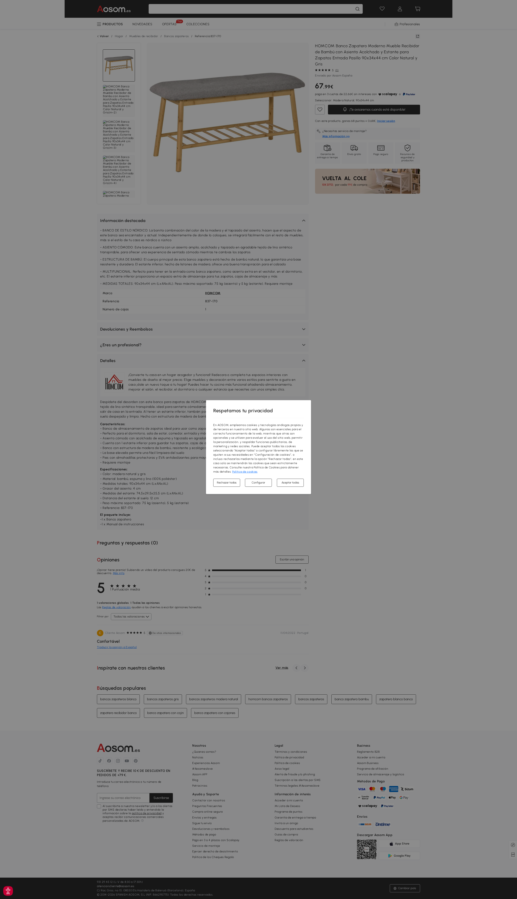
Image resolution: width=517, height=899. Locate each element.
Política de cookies (244, 471)
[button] (8, 891)
